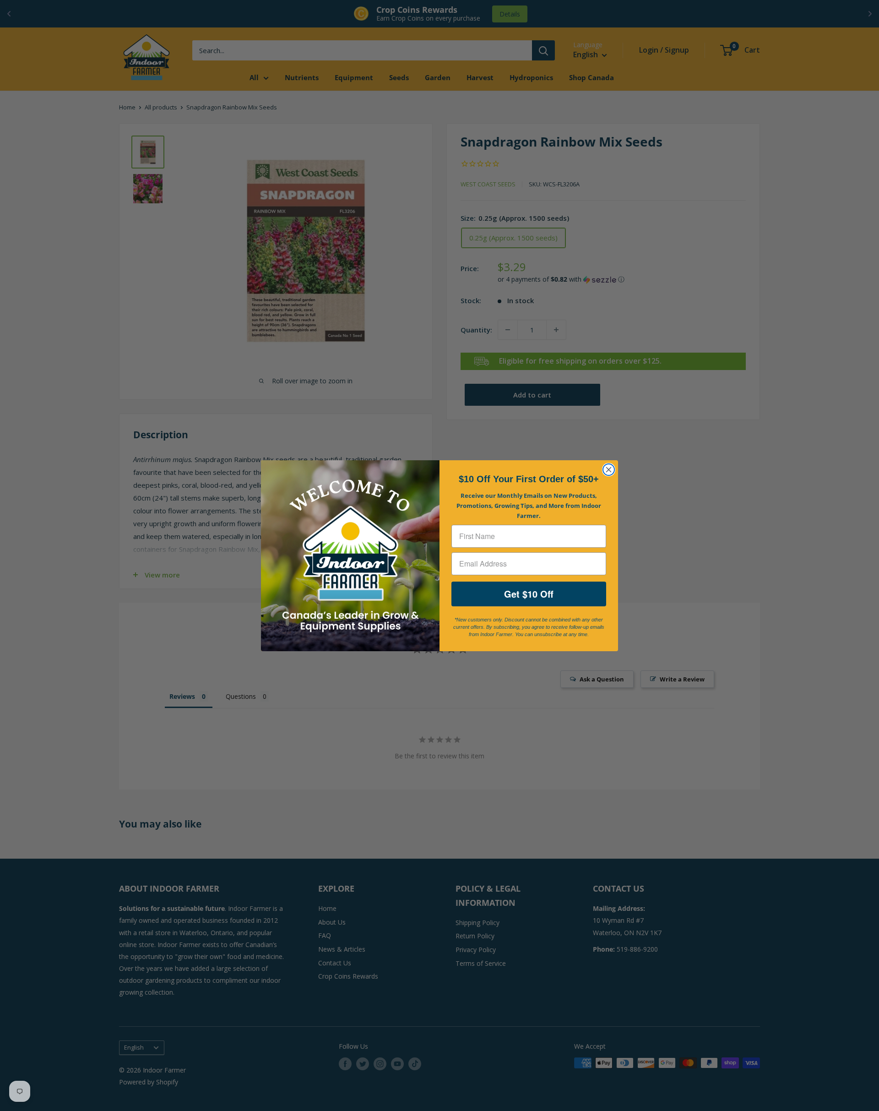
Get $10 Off (528, 593)
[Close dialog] (608, 469)
